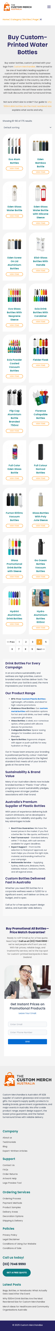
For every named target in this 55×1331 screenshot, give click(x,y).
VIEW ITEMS (14, 168)
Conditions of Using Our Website (19, 1243)
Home (6, 19)
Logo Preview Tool (12, 1182)
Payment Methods (12, 1202)
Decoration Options (13, 1216)
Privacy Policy (10, 1234)
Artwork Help (10, 1178)
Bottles (27, 19)
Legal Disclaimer (11, 1239)
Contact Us (9, 1165)
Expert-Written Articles (15, 1150)
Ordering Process (12, 1198)
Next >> (41, 649)
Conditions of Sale (12, 1248)
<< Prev (11, 641)
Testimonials (9, 1142)
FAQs (5, 1169)
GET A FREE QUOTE (17, 1272)
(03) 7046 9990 (14, 1264)
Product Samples (12, 1207)
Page (35, 19)
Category (16, 19)
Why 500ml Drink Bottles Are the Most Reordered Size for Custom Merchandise (24, 1300)
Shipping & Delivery (13, 1220)
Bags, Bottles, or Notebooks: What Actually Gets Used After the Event (25, 1292)
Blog (5, 1146)
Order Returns (10, 1174)
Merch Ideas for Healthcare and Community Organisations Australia (26, 1308)
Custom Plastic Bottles (33, 699)
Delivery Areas (10, 1211)
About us (7, 1137)
